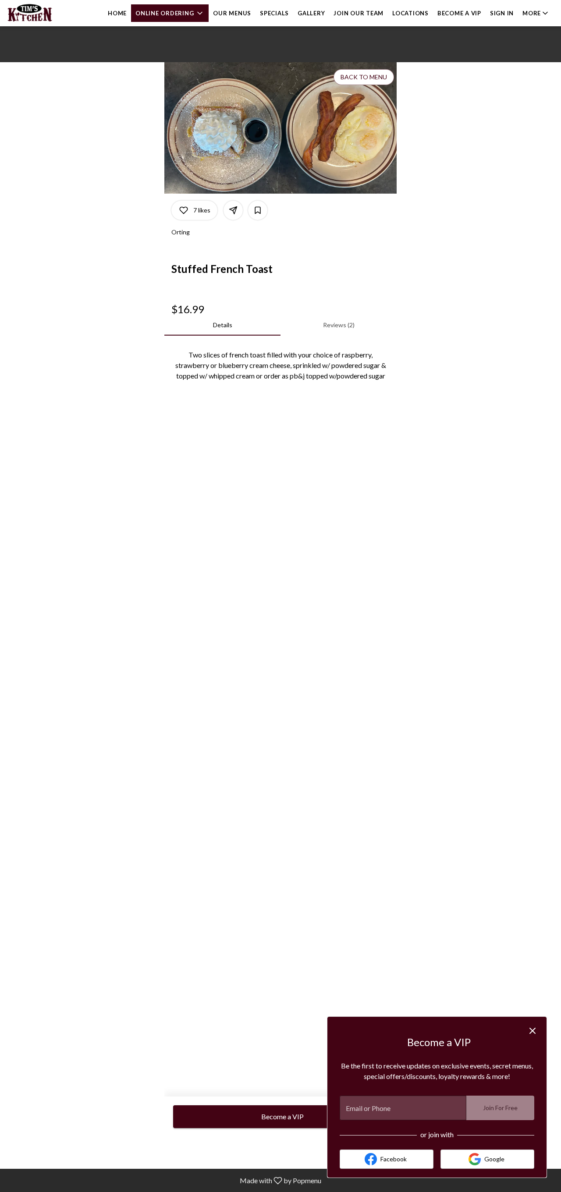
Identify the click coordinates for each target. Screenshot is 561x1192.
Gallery (311, 13)
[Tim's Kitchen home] (46, 13)
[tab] (222, 325)
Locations (410, 13)
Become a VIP (459, 13)
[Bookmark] (257, 210)
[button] (170, 13)
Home (117, 13)
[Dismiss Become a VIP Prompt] (532, 1030)
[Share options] (233, 210)
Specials (274, 13)
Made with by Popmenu (164, 1180)
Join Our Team (358, 13)
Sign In (502, 13)
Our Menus (232, 13)
